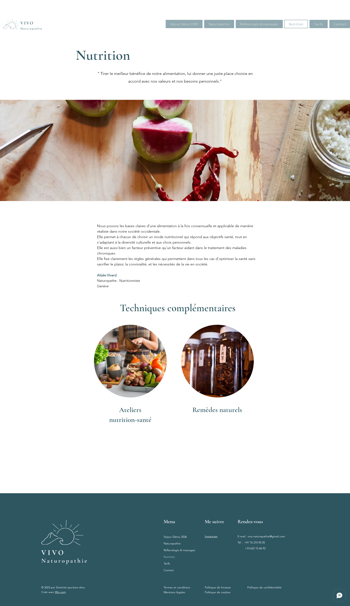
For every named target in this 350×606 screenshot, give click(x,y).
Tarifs (167, 563)
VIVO (27, 23)
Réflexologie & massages (179, 550)
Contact (169, 570)
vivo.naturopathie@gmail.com (266, 536)
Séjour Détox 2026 (175, 537)
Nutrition (169, 557)
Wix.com (60, 592)
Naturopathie (31, 28)
